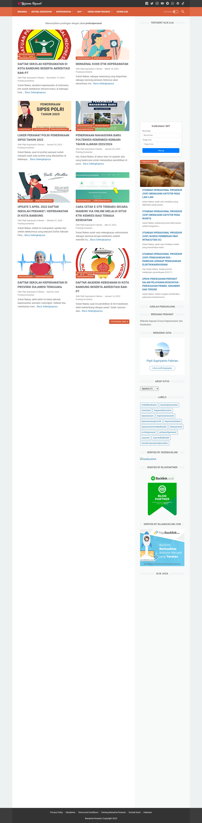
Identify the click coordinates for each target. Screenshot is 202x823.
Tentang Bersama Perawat (113, 812)
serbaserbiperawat (27, 58)
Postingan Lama (118, 322)
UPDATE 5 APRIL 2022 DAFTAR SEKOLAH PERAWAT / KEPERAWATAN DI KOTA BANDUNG (43, 211)
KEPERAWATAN (63, 12)
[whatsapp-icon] (172, 3)
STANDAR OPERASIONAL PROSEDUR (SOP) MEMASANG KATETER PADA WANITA (162, 215)
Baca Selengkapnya (35, 92)
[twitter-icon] (152, 3)
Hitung (161, 150)
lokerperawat (25, 130)
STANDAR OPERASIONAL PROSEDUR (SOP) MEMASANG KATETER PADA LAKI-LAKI (162, 194)
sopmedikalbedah (161, 438)
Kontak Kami (134, 812)
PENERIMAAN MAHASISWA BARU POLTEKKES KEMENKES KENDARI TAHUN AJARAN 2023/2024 (98, 139)
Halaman (147, 812)
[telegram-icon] (167, 3)
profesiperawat (44, 54)
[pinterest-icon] (177, 3)
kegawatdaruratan (163, 410)
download (146, 410)
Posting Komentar (26, 81)
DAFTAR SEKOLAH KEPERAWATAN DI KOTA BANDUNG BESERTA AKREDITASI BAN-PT (44, 68)
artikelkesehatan (26, 54)
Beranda (22, 12)
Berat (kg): (146, 131)
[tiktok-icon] (183, 3)
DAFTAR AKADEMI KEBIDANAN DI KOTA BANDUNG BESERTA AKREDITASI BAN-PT (102, 287)
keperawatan (148, 416)
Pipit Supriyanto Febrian (162, 361)
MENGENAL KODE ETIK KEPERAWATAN (102, 64)
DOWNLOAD (122, 12)
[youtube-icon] (162, 3)
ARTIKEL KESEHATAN (41, 12)
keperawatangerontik (151, 421)
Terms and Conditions (88, 812)
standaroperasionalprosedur (155, 443)
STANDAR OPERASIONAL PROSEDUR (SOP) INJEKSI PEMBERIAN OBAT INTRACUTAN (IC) (162, 236)
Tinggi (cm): (147, 140)
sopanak (146, 438)
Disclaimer (70, 812)
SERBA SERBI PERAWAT (99, 12)
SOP (79, 12)
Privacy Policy (56, 812)
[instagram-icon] (157, 3)
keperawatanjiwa (173, 421)
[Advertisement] (162, 72)
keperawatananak (165, 416)
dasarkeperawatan (169, 405)
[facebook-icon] (146, 3)
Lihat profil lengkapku (162, 368)
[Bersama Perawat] (32, 3)
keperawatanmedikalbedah (154, 427)
